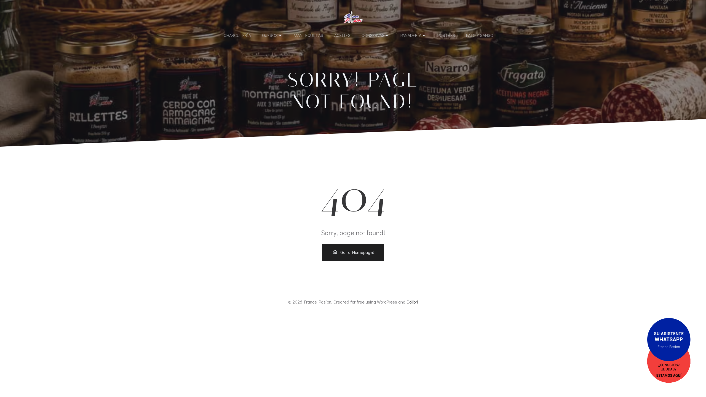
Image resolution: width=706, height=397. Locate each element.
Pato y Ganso (479, 35)
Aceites (342, 35)
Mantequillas (308, 35)
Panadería (410, 35)
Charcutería (237, 35)
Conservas (373, 35)
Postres (446, 35)
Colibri (412, 302)
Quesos (270, 35)
